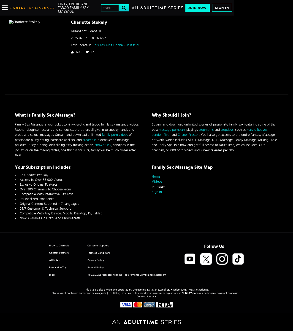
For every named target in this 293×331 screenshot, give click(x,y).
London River (161, 134)
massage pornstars (172, 129)
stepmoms (206, 129)
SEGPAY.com (190, 293)
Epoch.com (71, 293)
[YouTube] (190, 259)
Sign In (222, 8)
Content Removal (147, 296)
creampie (89, 140)
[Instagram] (222, 259)
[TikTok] (238, 259)
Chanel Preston (188, 134)
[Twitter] (206, 259)
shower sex (103, 145)
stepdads (227, 129)
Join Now (197, 8)
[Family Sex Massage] (32, 8)
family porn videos (115, 134)
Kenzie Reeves (257, 129)
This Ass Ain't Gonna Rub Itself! (116, 45)
